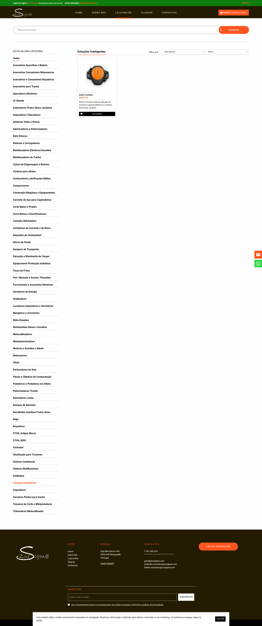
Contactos (169, 12)
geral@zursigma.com (88, 3)
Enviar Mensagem (218, 546)
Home (79, 12)
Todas (16, 58)
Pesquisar (233, 29)
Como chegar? (107, 563)
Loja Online (123, 12)
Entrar (245, 3)
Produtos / (234, 13)
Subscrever (186, 597)
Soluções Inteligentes (87, 92)
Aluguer (147, 12)
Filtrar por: (154, 52)
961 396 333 (45, 3)
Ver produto (97, 114)
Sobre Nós (99, 12)
